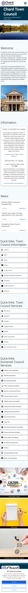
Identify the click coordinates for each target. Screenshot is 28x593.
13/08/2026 (4, 219)
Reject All (14, 590)
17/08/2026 (4, 208)
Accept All (14, 582)
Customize (14, 586)
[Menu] (25, 3)
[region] (14, 581)
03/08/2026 (4, 230)
